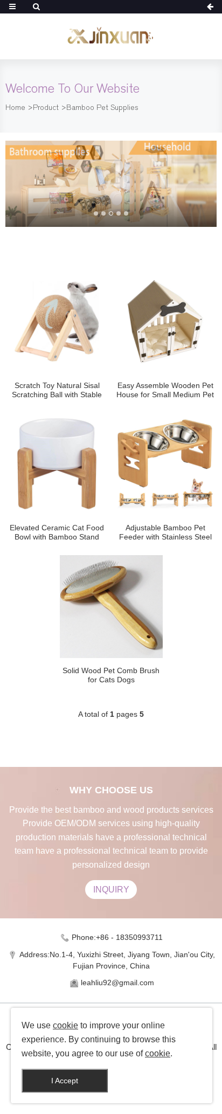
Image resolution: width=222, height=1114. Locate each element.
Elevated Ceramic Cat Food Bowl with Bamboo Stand (57, 532)
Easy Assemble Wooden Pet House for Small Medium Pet (165, 390)
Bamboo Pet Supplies (102, 107)
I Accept (64, 1080)
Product (46, 107)
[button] (96, 213)
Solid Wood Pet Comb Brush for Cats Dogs (111, 675)
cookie (65, 1025)
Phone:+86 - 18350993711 (117, 937)
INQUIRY (111, 889)
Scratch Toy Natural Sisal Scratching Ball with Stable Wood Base (57, 390)
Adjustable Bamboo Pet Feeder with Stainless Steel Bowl (165, 532)
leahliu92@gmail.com (117, 982)
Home (15, 107)
